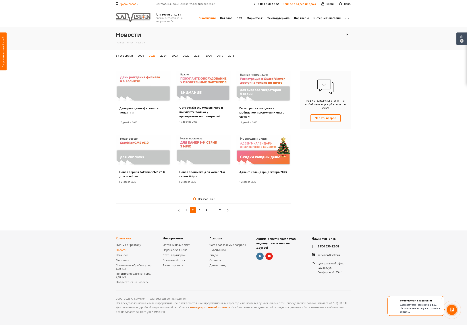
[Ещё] (347, 17)
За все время (124, 55)
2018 (231, 55)
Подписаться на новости (132, 282)
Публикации (217, 250)
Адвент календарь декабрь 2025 (263, 172)
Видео (213, 255)
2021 (197, 55)
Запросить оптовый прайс (3, 51)
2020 (208, 55)
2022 (186, 55)
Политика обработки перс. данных (133, 275)
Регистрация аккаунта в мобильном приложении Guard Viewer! (261, 112)
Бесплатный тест (174, 260)
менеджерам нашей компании (210, 307)
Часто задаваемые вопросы (227, 245)
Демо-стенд (217, 265)
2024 (163, 55)
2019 (220, 55)
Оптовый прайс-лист (176, 245)
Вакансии (122, 255)
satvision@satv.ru (329, 255)
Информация (173, 238)
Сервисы (215, 260)
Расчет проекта (173, 265)
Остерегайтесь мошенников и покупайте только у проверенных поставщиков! (201, 112)
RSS (347, 34)
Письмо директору (128, 245)
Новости (121, 250)
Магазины (122, 260)
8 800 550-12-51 (170, 14)
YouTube (269, 256)
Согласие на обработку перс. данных (134, 266)
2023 (174, 55)
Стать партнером (174, 255)
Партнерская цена (175, 250)
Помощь (215, 238)
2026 (141, 55)
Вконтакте (260, 256)
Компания (123, 238)
